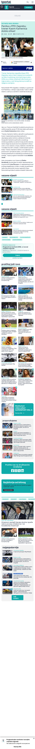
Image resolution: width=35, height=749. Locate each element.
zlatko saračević (25, 237)
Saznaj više (17, 747)
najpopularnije (10, 547)
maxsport (5, 499)
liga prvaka (22, 499)
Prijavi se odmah (8, 490)
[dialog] (17, 743)
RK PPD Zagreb (6, 239)
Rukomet (4, 237)
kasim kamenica (17, 239)
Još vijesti (16, 597)
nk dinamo (32, 499)
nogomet (13, 499)
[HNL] (17, 409)
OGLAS (17, 16)
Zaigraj (17, 255)
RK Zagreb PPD (14, 237)
